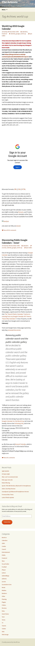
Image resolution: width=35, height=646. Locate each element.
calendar (12, 34)
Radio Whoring (6, 483)
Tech (3, 617)
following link (18, 423)
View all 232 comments (10, 230)
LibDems (4, 579)
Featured (4, 34)
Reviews (4, 608)
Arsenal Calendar (20, 444)
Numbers (4, 593)
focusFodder (5, 564)
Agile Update (5, 471)
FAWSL (4, 555)
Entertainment (6, 552)
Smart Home (5, 614)
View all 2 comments (9, 457)
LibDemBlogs (5, 576)
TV (2, 623)
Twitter (4, 628)
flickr (3, 561)
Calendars (25, 32)
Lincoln (4, 581)
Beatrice (4, 537)
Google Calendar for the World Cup (13, 421)
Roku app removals (7, 480)
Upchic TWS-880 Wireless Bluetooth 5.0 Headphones (16, 486)
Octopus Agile (6, 474)
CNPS (3, 543)
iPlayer (4, 570)
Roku (3, 611)
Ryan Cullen (29, 247)
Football (4, 567)
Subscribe (7, 522)
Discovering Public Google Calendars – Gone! (14, 241)
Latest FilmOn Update (8, 497)
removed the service (14, 330)
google (18, 34)
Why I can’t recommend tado (10, 477)
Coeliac (4, 546)
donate (18, 226)
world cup (23, 34)
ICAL (19, 189)
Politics (4, 605)
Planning (4, 599)
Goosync (21, 212)
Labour (4, 573)
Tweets (4, 626)
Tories (3, 620)
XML (15, 189)
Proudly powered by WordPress (11, 642)
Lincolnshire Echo (6, 584)
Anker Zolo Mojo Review (8, 489)
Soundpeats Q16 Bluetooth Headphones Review (15, 491)
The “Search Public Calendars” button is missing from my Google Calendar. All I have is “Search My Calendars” (16, 316)
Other (3, 596)
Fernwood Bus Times (8, 494)
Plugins (4, 602)
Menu (4, 10)
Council (4, 549)
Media (3, 587)
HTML (24, 189)
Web (3, 631)
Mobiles (4, 590)
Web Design (5, 634)
